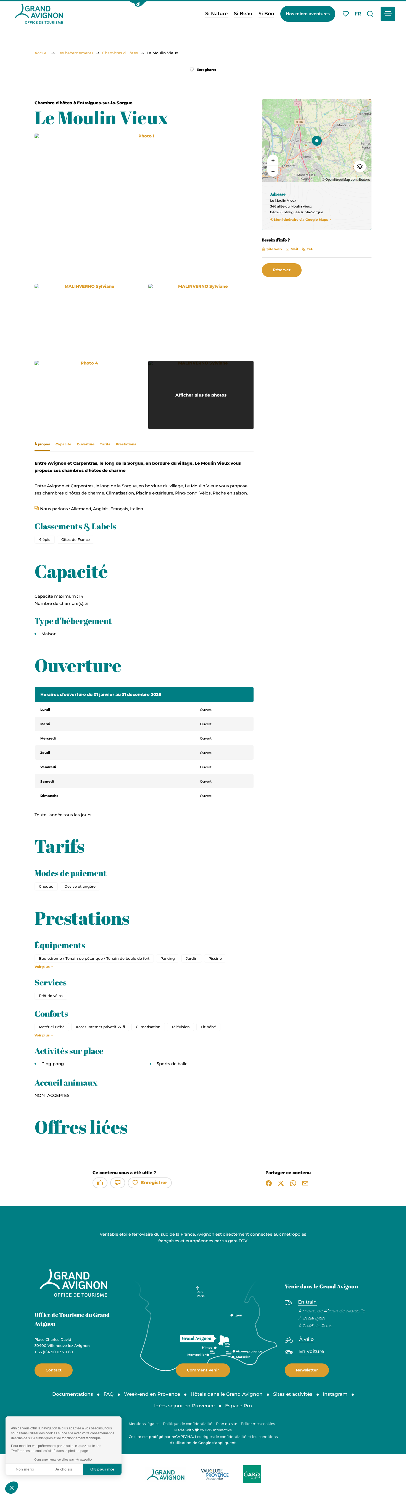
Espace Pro (238, 1405)
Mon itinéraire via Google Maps (301, 219)
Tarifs (105, 444)
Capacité (63, 444)
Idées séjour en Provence (184, 1405)
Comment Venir (203, 1370)
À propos (42, 444)
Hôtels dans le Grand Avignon (227, 1394)
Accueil (42, 52)
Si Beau (243, 13)
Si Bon (266, 13)
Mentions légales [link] (144, 1423)
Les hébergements (75, 52)
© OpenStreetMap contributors (346, 179)
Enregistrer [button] (206, 70)
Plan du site (226, 1423)
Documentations (72, 1394)
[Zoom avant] (272, 160)
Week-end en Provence (152, 1394)
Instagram (335, 1394)
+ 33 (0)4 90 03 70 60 (54, 1352)
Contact (54, 1370)
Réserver (282, 269)
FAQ (109, 1394)
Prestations (126, 444)
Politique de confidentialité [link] (187, 1423)
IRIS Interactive (218, 1430)
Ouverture (85, 444)
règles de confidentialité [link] (224, 1436)
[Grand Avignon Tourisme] (39, 14)
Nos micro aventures (308, 13)
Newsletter (307, 1370)
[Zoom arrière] (272, 171)
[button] (138, 4)
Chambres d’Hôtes (120, 52)
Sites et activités (292, 1394)
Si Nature (216, 13)
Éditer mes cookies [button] (258, 1423)
